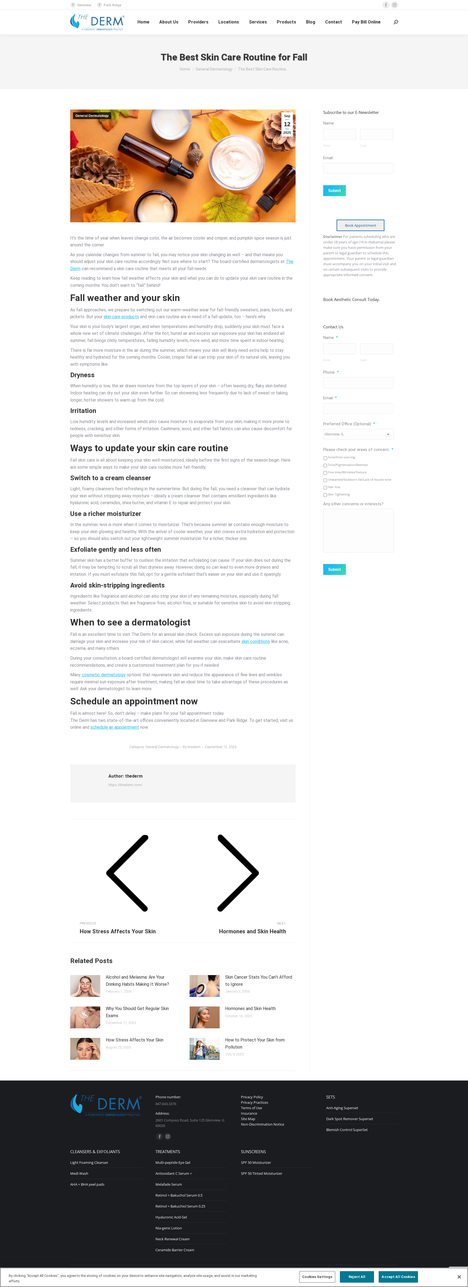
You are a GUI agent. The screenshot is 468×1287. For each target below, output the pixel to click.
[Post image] (85, 986)
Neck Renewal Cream (172, 1238)
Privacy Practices (254, 1102)
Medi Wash (79, 1173)
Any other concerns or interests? (353, 503)
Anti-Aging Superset (342, 1107)
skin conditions (256, 641)
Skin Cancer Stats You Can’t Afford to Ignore (258, 981)
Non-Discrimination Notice (262, 1124)
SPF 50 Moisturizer (256, 1162)
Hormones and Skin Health (250, 1008)
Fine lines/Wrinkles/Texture (347, 472)
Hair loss (334, 487)
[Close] (459, 1277)
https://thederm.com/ (125, 785)
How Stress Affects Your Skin (134, 1040)
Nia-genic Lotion (168, 1228)
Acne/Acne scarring (341, 457)
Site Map (248, 1118)
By (192, 747)
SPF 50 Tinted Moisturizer (261, 1173)
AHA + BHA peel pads (87, 1184)
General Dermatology (92, 116)
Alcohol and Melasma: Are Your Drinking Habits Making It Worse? (137, 981)
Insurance (249, 1113)
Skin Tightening (339, 494)
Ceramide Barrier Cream (174, 1249)
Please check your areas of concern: (358, 449)
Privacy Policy (252, 1096)
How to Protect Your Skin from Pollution (255, 1043)
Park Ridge (112, 5)
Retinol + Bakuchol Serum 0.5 (178, 1195)
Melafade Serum (168, 1184)
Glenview (84, 5)
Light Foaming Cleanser (89, 1162)
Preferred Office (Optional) (349, 423)
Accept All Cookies (398, 1277)
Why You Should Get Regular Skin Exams (137, 1012)
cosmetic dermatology (104, 674)
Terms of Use (251, 1107)
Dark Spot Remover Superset (349, 1118)
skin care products (121, 316)
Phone (331, 372)
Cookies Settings (317, 1277)
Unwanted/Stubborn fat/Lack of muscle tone (359, 479)
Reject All (357, 1277)
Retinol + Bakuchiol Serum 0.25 (180, 1206)
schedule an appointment (114, 727)
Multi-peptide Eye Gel (172, 1162)
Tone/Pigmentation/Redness (348, 465)
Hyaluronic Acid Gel (171, 1217)
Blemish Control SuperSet (347, 1129)
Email (328, 157)
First (327, 145)
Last (363, 145)
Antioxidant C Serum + (173, 1173)
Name (328, 123)
